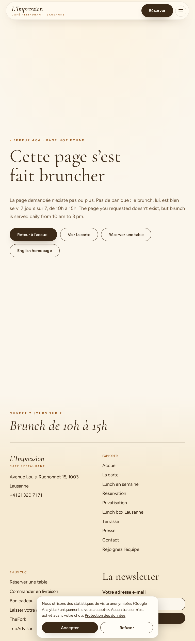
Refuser (127, 627)
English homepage (34, 250)
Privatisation (114, 503)
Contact (110, 540)
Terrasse (110, 521)
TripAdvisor (21, 628)
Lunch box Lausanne (122, 512)
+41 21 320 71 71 (26, 495)
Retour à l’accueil (33, 234)
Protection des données (105, 615)
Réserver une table (126, 234)
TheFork (18, 619)
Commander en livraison (34, 591)
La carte (110, 475)
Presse (109, 530)
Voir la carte (79, 234)
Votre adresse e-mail (123, 592)
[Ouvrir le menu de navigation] (180, 11)
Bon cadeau (22, 601)
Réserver (157, 10)
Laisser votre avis (27, 610)
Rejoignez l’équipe (120, 549)
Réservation (114, 493)
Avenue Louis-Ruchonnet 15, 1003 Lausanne (44, 481)
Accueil (110, 465)
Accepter (70, 627)
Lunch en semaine (120, 484)
